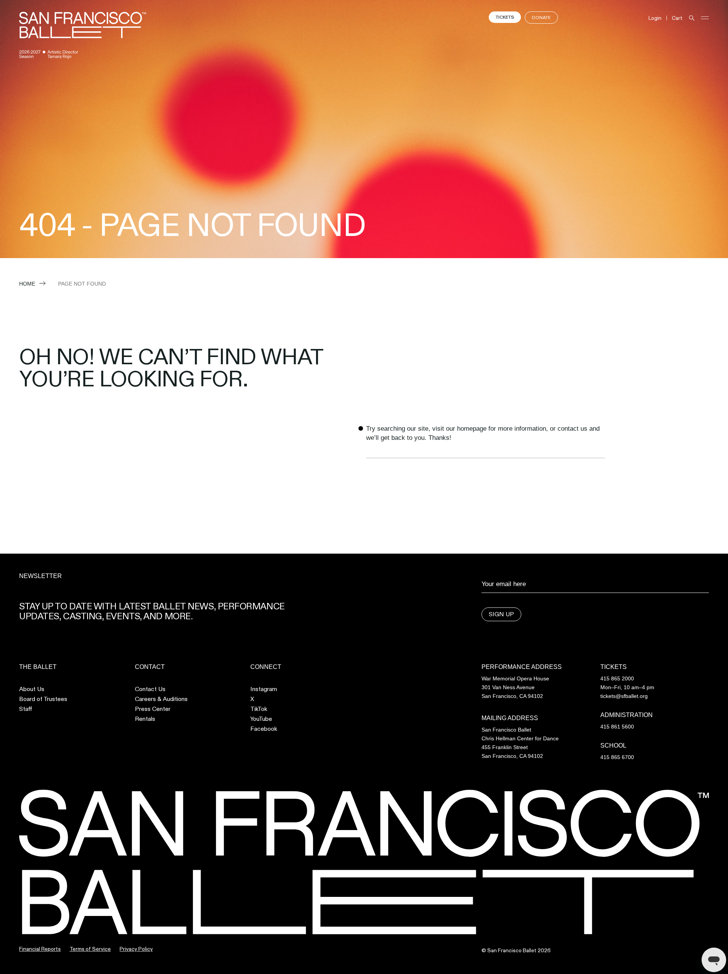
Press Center (152, 709)
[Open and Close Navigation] (705, 18)
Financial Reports (40, 949)
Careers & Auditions (161, 699)
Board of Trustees (43, 699)
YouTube (261, 719)
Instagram (263, 689)
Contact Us (150, 689)
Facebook (263, 728)
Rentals (145, 719)
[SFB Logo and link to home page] (82, 25)
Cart (677, 18)
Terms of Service (90, 949)
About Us (31, 689)
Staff (25, 709)
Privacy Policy (136, 949)
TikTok (258, 709)
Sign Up (501, 614)
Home (27, 284)
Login (655, 18)
